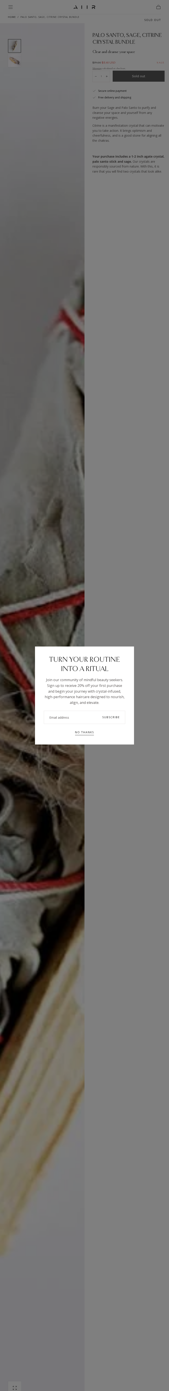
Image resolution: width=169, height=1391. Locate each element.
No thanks (84, 732)
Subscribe (111, 717)
